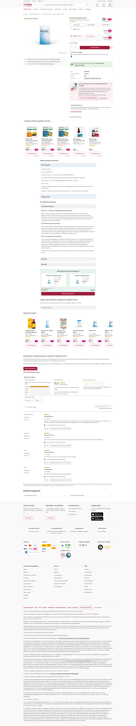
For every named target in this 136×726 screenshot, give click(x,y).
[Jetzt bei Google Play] (101, 519)
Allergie (25, 569)
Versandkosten (88, 575)
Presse (36, 607)
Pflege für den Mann (28, 586)
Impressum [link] (75, 607)
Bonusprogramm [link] (27, 1)
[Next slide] (110, 332)
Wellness (25, 598)
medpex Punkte (88, 589)
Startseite (25, 14)
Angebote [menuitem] (88, 9)
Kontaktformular (72, 514)
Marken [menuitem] (81, 9)
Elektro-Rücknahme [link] (61, 607)
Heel (85, 76)
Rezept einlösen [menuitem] (27, 9)
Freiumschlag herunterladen (61, 581)
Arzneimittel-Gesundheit (34, 14)
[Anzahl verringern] (71, 47)
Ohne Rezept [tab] (76, 25)
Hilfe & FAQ (87, 578)
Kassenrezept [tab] (91, 25)
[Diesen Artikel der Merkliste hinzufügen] (111, 47)
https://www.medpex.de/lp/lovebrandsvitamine (79, 660)
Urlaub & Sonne (27, 589)
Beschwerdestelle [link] (88, 581)
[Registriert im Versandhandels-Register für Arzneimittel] (68, 546)
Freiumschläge (88, 572)
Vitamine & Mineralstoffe (29, 581)
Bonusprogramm (58, 575)
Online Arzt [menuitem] (35, 9)
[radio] (71, 29)
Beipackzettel (46, 196)
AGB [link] (40, 607)
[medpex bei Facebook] (80, 545)
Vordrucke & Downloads (60, 583)
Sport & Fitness (27, 592)
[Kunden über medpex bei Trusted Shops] (105, 547)
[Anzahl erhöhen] (75, 47)
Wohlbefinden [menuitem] (57, 9)
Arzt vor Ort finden (103, 98)
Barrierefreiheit (88, 592)
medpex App (40, 1)
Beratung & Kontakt (102, 1)
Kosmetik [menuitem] (65, 9)
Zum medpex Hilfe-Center (75, 508)
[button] (88, 98)
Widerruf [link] (44, 607)
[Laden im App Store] (101, 514)
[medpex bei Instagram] (83, 545)
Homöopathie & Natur (46, 14)
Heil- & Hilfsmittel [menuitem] (73, 9)
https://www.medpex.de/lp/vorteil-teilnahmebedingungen (74, 638)
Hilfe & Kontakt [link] (72, 511)
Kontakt (56, 569)
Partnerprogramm (58, 586)
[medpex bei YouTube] (86, 545)
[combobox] (67, 5)
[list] (45, 35)
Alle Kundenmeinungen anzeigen (31, 372)
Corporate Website (28, 607)
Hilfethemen (110, 1)
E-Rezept (86, 569)
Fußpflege (25, 595)
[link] (62, 555)
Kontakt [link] (86, 586)
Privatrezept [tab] (105, 25)
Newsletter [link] (56, 572)
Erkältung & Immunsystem (29, 575)
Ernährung (25, 578)
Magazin (34, 1)
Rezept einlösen (58, 578)
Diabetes (25, 572)
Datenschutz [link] (51, 607)
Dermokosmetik (27, 583)
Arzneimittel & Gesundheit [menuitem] (46, 9)
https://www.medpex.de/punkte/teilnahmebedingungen (64, 673)
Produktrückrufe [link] (88, 583)
